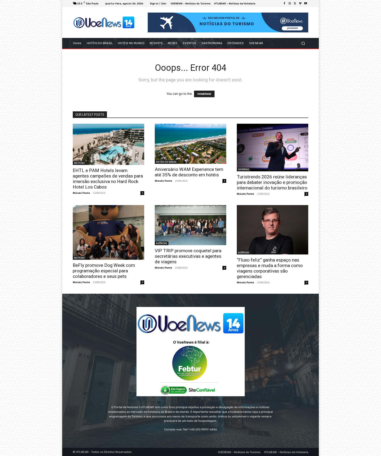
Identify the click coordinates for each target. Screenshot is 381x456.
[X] (295, 3)
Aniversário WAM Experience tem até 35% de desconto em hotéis (189, 172)
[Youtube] (305, 3)
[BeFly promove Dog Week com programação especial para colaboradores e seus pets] (108, 232)
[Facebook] (284, 3)
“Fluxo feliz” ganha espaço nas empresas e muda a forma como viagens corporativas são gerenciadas (270, 268)
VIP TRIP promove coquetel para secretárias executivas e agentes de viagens (188, 256)
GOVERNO (243, 169)
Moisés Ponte (81, 192)
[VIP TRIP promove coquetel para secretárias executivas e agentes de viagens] (190, 225)
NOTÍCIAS (79, 162)
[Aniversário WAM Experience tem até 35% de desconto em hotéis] (190, 144)
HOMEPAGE (204, 93)
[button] (303, 43)
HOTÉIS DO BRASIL (166, 161)
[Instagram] (289, 3)
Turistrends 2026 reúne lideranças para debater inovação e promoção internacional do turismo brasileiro (272, 182)
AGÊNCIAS (161, 243)
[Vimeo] (300, 3)
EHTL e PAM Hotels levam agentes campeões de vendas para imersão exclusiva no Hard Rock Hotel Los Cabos (108, 179)
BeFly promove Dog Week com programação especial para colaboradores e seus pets (104, 271)
